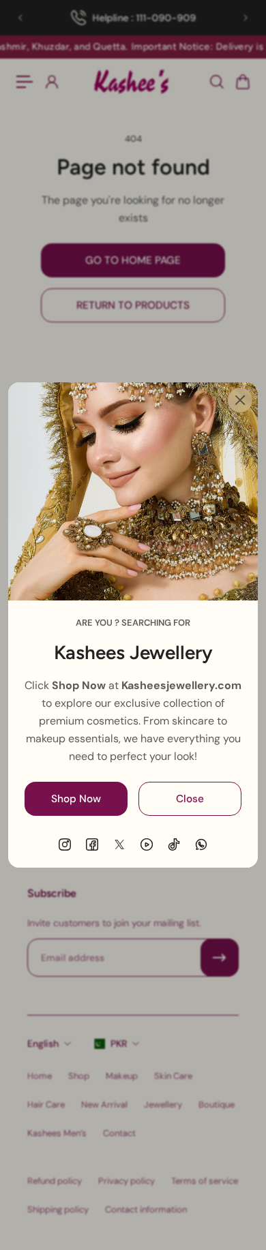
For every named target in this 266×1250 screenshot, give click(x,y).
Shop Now (76, 799)
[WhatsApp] (201, 844)
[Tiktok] (174, 844)
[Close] (240, 400)
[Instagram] (65, 844)
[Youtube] (146, 844)
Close (190, 799)
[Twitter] (119, 844)
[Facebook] (92, 844)
